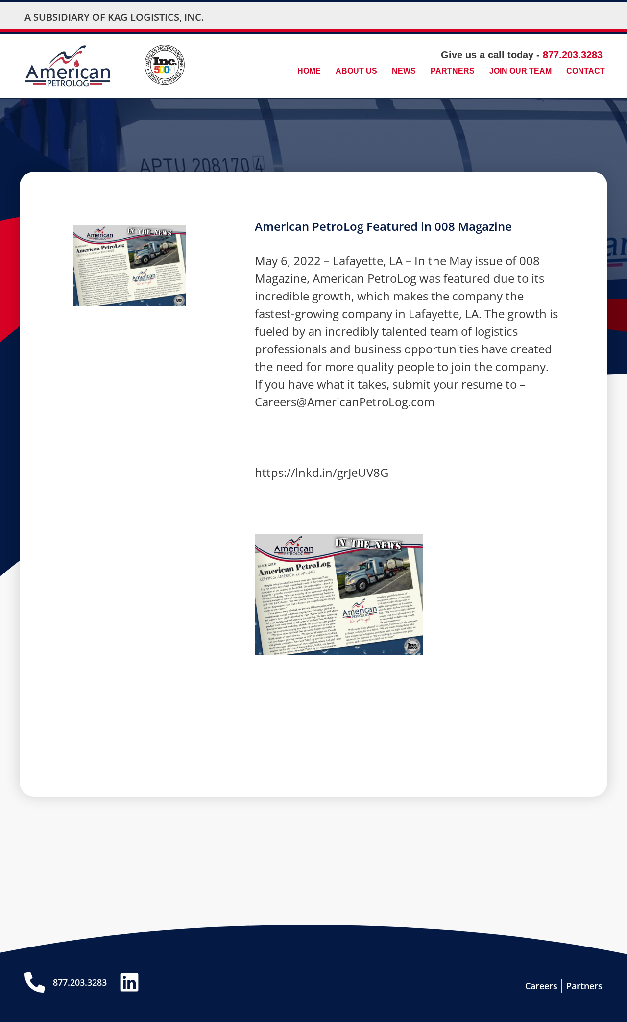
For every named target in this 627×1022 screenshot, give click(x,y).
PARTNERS (453, 71)
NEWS (404, 71)
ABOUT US (356, 71)
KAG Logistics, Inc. (156, 17)
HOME (309, 71)
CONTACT (585, 71)
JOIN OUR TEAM (520, 71)
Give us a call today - (522, 55)
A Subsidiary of (66, 17)
